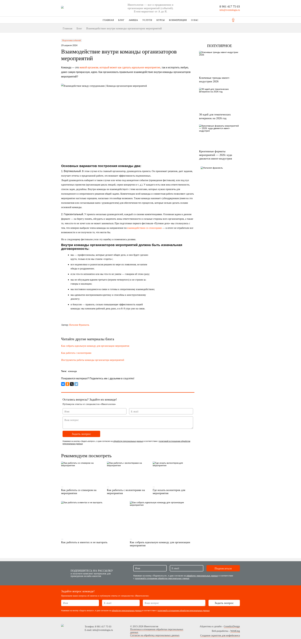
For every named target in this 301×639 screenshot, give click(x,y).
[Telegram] (76, 384)
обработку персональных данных (128, 441)
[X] (72, 384)
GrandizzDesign (232, 626)
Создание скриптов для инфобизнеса (220, 635)
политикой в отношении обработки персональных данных (162, 578)
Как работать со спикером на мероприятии (78, 491)
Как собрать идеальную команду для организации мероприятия (95, 346)
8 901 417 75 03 (229, 6)
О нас (194, 20)
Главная (108, 20)
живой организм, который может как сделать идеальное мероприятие (119, 67)
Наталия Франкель (79, 324)
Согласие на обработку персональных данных (155, 635)
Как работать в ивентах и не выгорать (84, 542)
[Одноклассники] (67, 384)
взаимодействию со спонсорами (144, 228)
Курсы (160, 20)
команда (72, 371)
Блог (121, 20)
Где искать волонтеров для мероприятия (169, 491)
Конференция (178, 20)
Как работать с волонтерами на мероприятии (126, 491)
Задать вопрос (81, 433)
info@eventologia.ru (229, 10)
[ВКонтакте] (63, 384)
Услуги (147, 20)
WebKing (235, 631)
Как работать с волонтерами (76, 353)
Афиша (133, 20)
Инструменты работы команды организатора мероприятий (92, 360)
